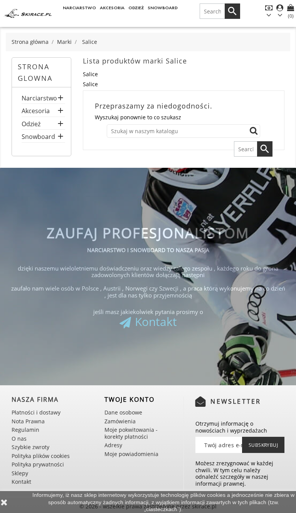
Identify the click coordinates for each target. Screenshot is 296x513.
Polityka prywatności (38, 464)
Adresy (113, 445)
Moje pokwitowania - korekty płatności (131, 433)
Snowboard (163, 7)
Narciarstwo (79, 7)
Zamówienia (120, 421)
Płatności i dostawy (36, 412)
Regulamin (25, 429)
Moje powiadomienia (131, 454)
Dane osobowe (123, 412)
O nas (19, 438)
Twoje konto (129, 399)
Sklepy (20, 473)
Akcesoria (112, 7)
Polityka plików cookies (41, 456)
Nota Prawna (28, 421)
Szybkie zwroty (30, 447)
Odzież (136, 7)
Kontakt (156, 321)
